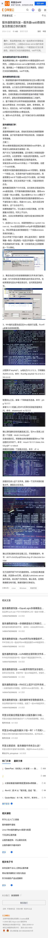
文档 (4, 909)
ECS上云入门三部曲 (10, 819)
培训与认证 (28, 909)
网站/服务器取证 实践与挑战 (14, 873)
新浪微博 (15, 895)
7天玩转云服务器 (9, 834)
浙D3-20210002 (26, 927)
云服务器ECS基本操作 (11, 845)
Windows (23, 588)
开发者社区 (11, 909)
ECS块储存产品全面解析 (12, 878)
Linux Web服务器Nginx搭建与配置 (16, 829)
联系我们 (24, 902)
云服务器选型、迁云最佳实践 (14, 840)
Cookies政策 (24, 918)
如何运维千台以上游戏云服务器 (15, 868)
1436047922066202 (9, 616)
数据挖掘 (33, 588)
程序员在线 (6, 723)
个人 (44, 15)
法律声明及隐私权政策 (11, 918)
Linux (14, 588)
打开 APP (40, 3)
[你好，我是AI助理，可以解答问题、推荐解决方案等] (33, 10)
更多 (4, 852)
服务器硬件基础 (8, 824)
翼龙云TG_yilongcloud (10, 753)
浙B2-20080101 (28, 924)
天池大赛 (19, 909)
